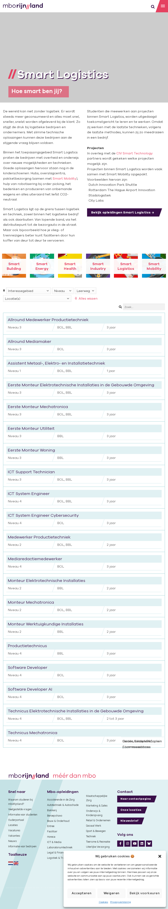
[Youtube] (135, 844)
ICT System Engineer (29, 493)
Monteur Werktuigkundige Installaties (45, 624)
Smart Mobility (64, 178)
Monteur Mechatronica (31, 602)
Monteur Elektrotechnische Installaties (46, 580)
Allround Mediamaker (29, 341)
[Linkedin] (142, 844)
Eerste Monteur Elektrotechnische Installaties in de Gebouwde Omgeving (81, 384)
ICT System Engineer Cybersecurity (43, 515)
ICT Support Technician (31, 471)
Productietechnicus (27, 645)
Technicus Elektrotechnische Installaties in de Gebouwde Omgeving (76, 710)
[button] (160, 856)
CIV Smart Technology (134, 153)
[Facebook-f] (120, 844)
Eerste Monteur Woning (31, 450)
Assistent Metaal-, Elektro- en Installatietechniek (56, 363)
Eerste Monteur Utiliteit (31, 428)
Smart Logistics (126, 266)
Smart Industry (98, 266)
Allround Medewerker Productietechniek (48, 319)
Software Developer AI (30, 689)
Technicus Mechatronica (32, 732)
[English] (16, 863)
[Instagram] (127, 844)
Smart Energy (41, 266)
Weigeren (111, 893)
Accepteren (82, 893)
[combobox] (28, 290)
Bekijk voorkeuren (145, 893)
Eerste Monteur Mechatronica (38, 406)
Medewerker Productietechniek (39, 537)
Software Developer (27, 667)
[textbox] (28, 291)
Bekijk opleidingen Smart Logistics (121, 212)
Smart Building (14, 266)
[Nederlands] (11, 863)
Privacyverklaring (120, 902)
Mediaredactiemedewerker (35, 558)
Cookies (103, 902)
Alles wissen (88, 298)
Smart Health (70, 266)
